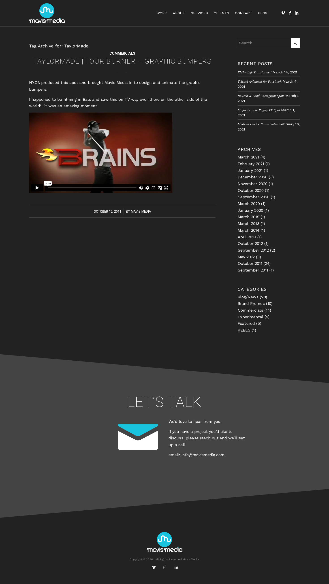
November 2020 (252, 183)
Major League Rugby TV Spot (259, 110)
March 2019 (248, 216)
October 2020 (251, 190)
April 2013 (247, 237)
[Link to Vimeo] (283, 13)
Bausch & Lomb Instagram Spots (261, 95)
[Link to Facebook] (289, 13)
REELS (244, 330)
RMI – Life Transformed (254, 72)
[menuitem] (162, 13)
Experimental (250, 316)
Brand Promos (251, 303)
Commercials (122, 53)
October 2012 (250, 243)
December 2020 (252, 177)
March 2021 (248, 157)
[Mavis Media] (47, 13)
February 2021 (251, 163)
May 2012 (246, 257)
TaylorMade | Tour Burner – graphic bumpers (122, 61)
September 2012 (253, 250)
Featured (246, 323)
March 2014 (248, 230)
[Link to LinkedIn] (296, 13)
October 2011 (250, 263)
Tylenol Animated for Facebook (260, 81)
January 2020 (250, 210)
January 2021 (250, 170)
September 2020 (253, 197)
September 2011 (253, 270)
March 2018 (248, 223)
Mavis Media (141, 212)
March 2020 (249, 203)
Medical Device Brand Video (258, 124)
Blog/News (248, 297)
